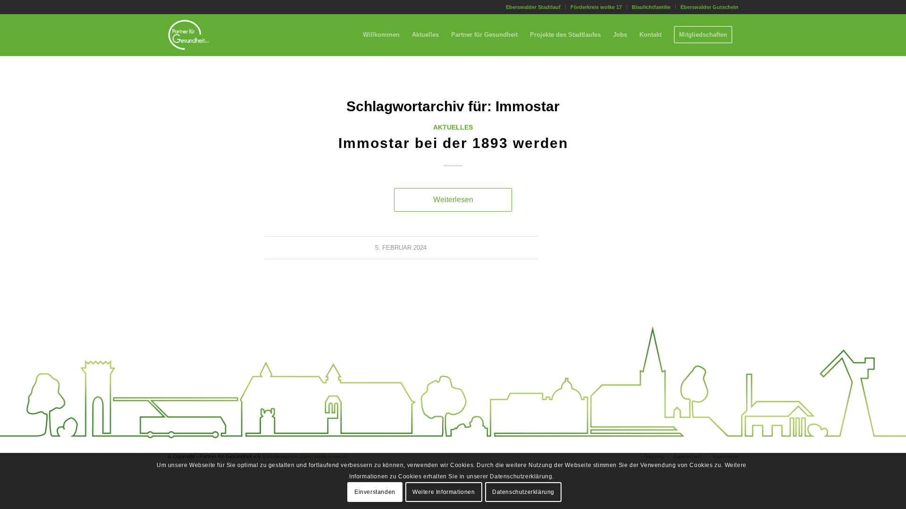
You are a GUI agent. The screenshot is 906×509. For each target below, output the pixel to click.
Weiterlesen (453, 199)
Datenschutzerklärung (523, 491)
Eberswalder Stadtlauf (533, 7)
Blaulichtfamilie (651, 7)
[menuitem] (533, 7)
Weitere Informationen (443, 491)
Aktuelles (453, 127)
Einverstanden (374, 491)
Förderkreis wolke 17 (596, 7)
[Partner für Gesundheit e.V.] (189, 35)
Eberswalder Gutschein (709, 7)
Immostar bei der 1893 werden (453, 143)
